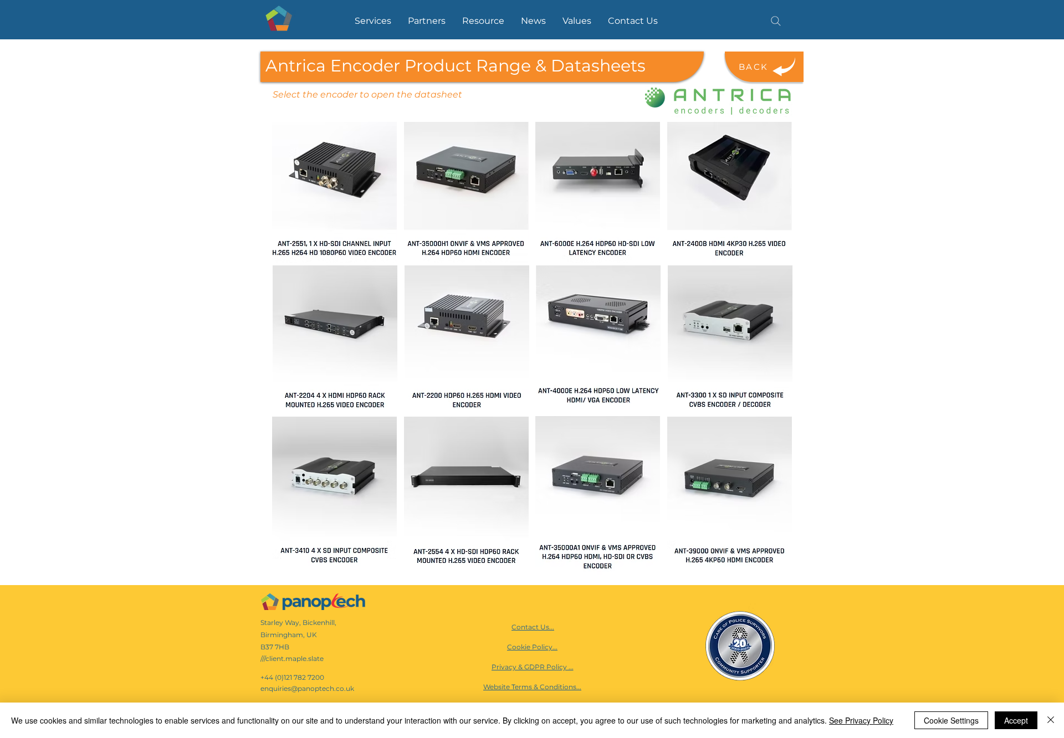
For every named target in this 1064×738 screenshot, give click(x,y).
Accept (1016, 720)
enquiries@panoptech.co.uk (307, 688)
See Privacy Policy (861, 720)
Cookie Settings (951, 720)
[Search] (776, 21)
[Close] (1050, 720)
